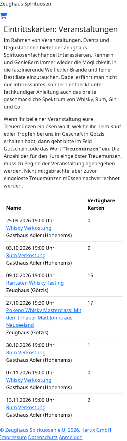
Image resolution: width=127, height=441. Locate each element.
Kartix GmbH (96, 430)
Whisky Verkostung (28, 228)
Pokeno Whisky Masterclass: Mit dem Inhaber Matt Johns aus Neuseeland (43, 317)
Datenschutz (43, 437)
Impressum (13, 437)
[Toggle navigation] (70, 16)
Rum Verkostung (26, 255)
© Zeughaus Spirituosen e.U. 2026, (40, 430)
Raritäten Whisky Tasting (35, 282)
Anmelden (71, 437)
